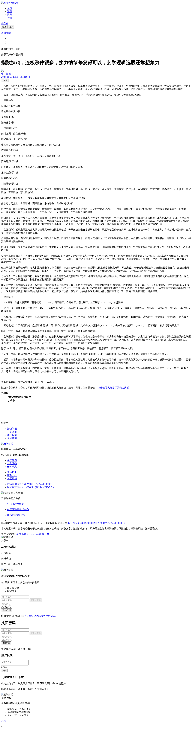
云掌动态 (12, 466)
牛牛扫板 (6, 73)
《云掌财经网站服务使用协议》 (41, 616)
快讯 (9, 14)
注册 (4, 27)
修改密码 (6, 643)
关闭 (3, 720)
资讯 (9, 11)
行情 (9, 18)
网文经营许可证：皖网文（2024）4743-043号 (31, 487)
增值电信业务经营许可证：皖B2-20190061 (29, 484)
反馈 (47, 534)
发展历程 (12, 478)
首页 (9, 8)
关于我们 (12, 460)
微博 (41, 534)
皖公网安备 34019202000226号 (84, 523)
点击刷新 (6, 553)
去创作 (4, 23)
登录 (11, 27)
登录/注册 (6, 610)
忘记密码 (6, 606)
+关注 (5, 80)
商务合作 (12, 475)
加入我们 (12, 463)
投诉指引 (12, 472)
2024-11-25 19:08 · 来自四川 (15, 77)
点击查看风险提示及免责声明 (113, 387)
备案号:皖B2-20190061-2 (113, 523)
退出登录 (6, 33)
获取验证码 (35, 600)
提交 (4, 670)
